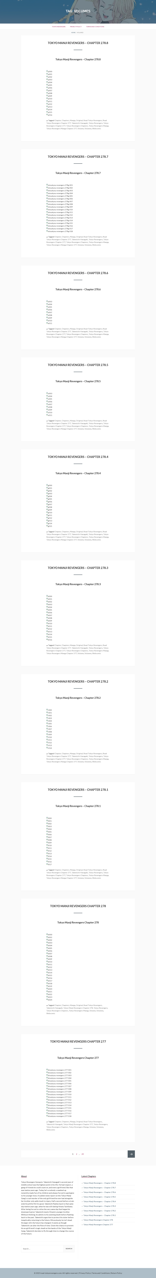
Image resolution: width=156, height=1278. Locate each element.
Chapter (58, 120)
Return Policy (116, 1273)
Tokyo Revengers (58, 26)
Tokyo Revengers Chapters (77, 126)
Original (79, 120)
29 (83, 1154)
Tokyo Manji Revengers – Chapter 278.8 (78, 43)
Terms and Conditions (95, 26)
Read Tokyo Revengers (93, 120)
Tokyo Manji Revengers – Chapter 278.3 (78, 568)
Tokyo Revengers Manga (99, 126)
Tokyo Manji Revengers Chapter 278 (78, 906)
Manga (72, 120)
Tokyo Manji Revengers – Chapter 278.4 (78, 457)
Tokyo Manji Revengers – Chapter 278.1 (78, 789)
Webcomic (96, 128)
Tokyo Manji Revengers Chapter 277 (78, 1041)
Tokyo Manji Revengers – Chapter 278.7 (78, 156)
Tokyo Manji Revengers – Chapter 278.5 (78, 365)
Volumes (88, 128)
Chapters (65, 120)
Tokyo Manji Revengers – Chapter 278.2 (78, 681)
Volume (81, 128)
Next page (131, 1154)
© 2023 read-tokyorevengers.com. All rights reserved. (56, 1273)
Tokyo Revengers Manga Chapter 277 (61, 128)
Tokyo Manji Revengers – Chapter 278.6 (78, 273)
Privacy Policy (76, 26)
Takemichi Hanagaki (80, 123)
